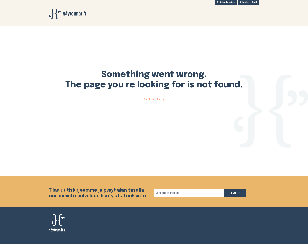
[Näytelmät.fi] (67, 14)
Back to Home (154, 99)
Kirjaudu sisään (227, 2)
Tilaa (233, 192)
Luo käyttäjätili (249, 2)
